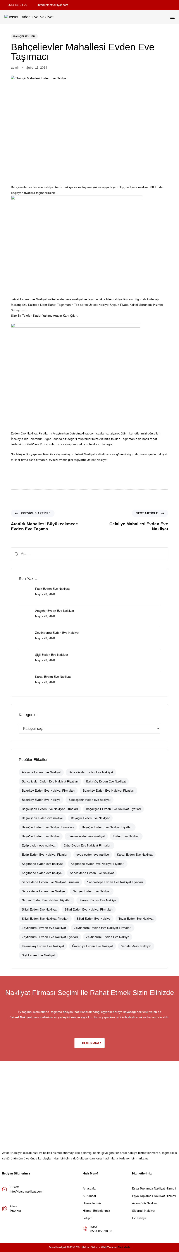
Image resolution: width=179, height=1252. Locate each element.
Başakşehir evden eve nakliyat (89, 799)
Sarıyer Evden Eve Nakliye (97, 900)
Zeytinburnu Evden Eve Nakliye (107, 937)
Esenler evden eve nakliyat (86, 836)
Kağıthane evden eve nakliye (42, 873)
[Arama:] (89, 553)
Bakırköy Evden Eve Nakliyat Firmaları (48, 790)
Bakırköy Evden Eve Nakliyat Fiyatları (108, 790)
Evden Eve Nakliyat (126, 836)
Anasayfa (89, 1188)
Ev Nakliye (139, 1218)
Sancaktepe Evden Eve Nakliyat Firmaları (50, 882)
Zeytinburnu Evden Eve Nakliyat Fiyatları (50, 937)
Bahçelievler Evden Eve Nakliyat (91, 772)
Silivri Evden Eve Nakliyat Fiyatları (45, 918)
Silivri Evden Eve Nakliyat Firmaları (89, 909)
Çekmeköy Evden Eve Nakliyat (43, 946)
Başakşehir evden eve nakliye (42, 818)
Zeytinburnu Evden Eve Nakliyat (44, 927)
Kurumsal (89, 1196)
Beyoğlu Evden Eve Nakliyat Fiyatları (107, 827)
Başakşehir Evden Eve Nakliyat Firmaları (50, 809)
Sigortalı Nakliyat (143, 1210)
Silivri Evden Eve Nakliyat (39, 909)
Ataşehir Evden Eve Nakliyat (41, 772)
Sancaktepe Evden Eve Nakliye (43, 891)
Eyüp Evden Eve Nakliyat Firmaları (87, 845)
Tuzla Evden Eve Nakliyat (136, 918)
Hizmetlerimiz (92, 1203)
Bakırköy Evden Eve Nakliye (41, 799)
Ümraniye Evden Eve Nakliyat (92, 946)
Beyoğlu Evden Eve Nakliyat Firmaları (48, 827)
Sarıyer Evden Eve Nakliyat (91, 891)
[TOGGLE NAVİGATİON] (146, 17)
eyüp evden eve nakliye (92, 854)
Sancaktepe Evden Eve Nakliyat (92, 873)
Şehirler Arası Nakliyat (136, 946)
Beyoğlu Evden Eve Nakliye (41, 836)
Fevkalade (124, 1247)
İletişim (87, 1218)
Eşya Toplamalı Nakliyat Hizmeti (154, 1188)
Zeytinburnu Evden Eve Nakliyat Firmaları (102, 927)
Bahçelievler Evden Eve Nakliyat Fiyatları (50, 781)
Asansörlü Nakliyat (145, 1203)
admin (15, 67)
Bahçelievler (24, 36)
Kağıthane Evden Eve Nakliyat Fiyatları (97, 863)
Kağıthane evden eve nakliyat (42, 863)
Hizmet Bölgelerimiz (96, 1210)
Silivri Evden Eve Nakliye (93, 918)
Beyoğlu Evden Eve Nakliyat (90, 818)
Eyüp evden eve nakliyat (38, 845)
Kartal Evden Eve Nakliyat (135, 854)
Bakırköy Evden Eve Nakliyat (106, 781)
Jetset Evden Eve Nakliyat (29, 299)
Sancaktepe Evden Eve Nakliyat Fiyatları (115, 882)
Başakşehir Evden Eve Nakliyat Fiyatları (113, 809)
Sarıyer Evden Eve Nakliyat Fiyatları (46, 900)
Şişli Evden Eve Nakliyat (38, 955)
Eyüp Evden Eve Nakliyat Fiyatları (45, 854)
